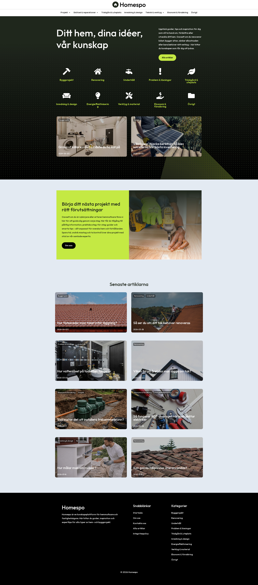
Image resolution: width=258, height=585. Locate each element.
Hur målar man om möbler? (76, 468)
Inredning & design (133, 13)
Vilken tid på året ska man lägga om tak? (162, 371)
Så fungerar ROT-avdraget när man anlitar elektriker (164, 418)
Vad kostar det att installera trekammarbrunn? (90, 419)
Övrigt (194, 13)
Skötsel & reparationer (85, 13)
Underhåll (129, 79)
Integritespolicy (141, 533)
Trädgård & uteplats (111, 13)
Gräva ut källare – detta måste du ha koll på (89, 147)
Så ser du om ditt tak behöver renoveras (161, 323)
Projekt (64, 13)
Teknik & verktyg (154, 13)
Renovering (97, 79)
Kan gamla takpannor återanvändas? (160, 468)
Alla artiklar (167, 57)
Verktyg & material (129, 104)
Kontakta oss (139, 523)
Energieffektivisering (98, 105)
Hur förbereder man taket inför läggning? (87, 323)
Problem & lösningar (160, 79)
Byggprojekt (67, 79)
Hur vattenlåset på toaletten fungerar (84, 371)
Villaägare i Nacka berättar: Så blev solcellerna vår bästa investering (158, 145)
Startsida (138, 512)
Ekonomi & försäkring (177, 13)
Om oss (68, 245)
